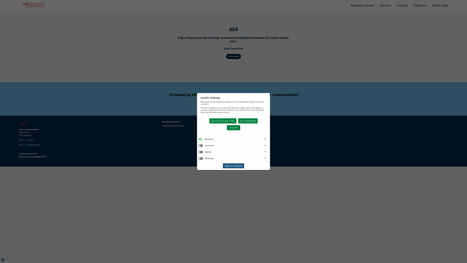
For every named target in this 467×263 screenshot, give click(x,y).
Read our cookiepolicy (233, 166)
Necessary (209, 139)
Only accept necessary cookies (223, 121)
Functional (209, 145)
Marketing (209, 158)
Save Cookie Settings (248, 121)
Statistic (208, 152)
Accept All (233, 128)
